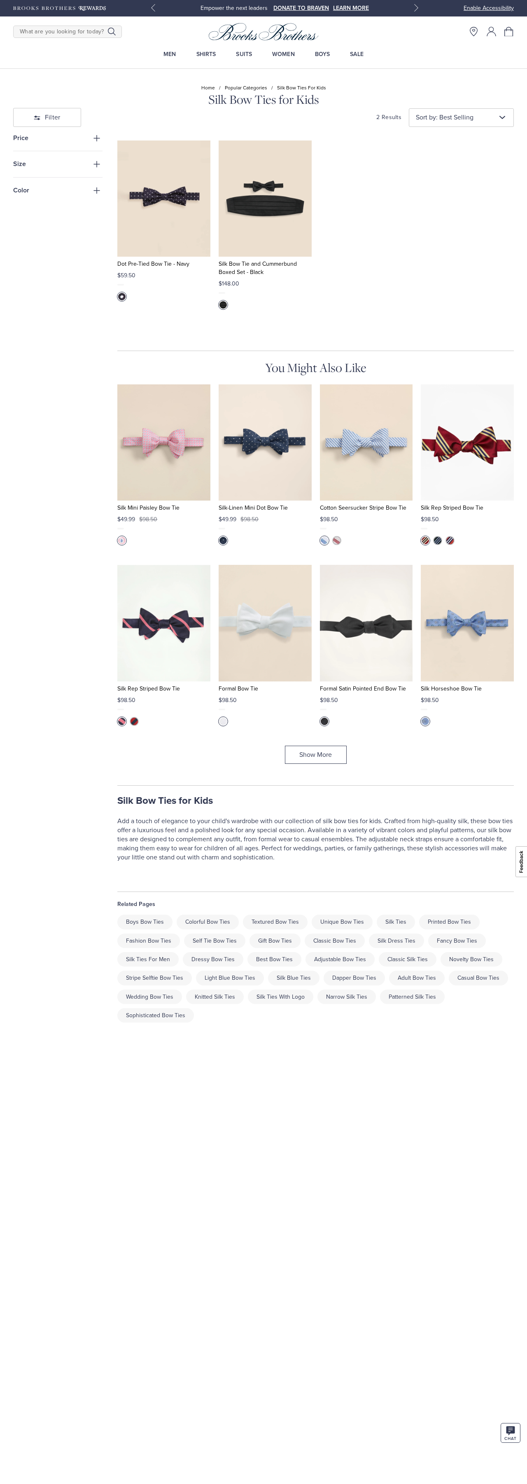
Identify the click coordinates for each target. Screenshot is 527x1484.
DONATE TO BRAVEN (301, 8)
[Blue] (223, 540)
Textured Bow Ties (275, 921)
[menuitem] (170, 54)
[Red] (336, 540)
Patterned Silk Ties (412, 996)
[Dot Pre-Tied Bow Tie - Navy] (163, 198)
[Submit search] (112, 32)
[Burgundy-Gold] (425, 540)
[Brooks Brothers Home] (263, 31)
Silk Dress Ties (396, 940)
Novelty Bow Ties (471, 959)
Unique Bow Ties (342, 921)
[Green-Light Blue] (437, 540)
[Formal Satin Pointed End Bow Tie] (366, 623)
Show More (315, 755)
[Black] (223, 304)
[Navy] (121, 296)
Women (283, 54)
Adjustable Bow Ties (340, 959)
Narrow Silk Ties (346, 996)
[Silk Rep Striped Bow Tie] (467, 442)
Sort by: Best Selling (444, 117)
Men (169, 54)
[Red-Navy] (134, 721)
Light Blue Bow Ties (230, 977)
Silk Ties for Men (148, 959)
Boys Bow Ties (145, 921)
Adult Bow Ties (417, 977)
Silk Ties (395, 921)
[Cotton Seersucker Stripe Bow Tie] (366, 442)
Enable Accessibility (489, 8)
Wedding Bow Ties (149, 996)
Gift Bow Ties (275, 940)
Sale (357, 54)
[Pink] (121, 540)
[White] (223, 721)
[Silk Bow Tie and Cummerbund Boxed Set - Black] (265, 198)
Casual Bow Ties (478, 977)
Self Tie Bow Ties (215, 940)
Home (208, 88)
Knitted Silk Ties (215, 996)
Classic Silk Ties (407, 959)
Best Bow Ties (274, 959)
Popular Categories (246, 88)
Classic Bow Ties (334, 940)
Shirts (206, 54)
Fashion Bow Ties (148, 940)
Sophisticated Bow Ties (155, 1015)
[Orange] (450, 540)
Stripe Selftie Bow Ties (154, 977)
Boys (322, 54)
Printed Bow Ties (449, 921)
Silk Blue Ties (294, 977)
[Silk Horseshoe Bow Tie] (467, 623)
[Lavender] (425, 721)
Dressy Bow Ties (213, 959)
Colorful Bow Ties (207, 921)
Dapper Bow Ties (354, 977)
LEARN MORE (351, 8)
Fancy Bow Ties (457, 940)
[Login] (491, 31)
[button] (509, 31)
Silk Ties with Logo (281, 996)
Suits (244, 54)
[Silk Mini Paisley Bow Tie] (163, 442)
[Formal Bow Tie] (265, 623)
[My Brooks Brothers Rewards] (59, 8)
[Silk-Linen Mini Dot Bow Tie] (265, 442)
